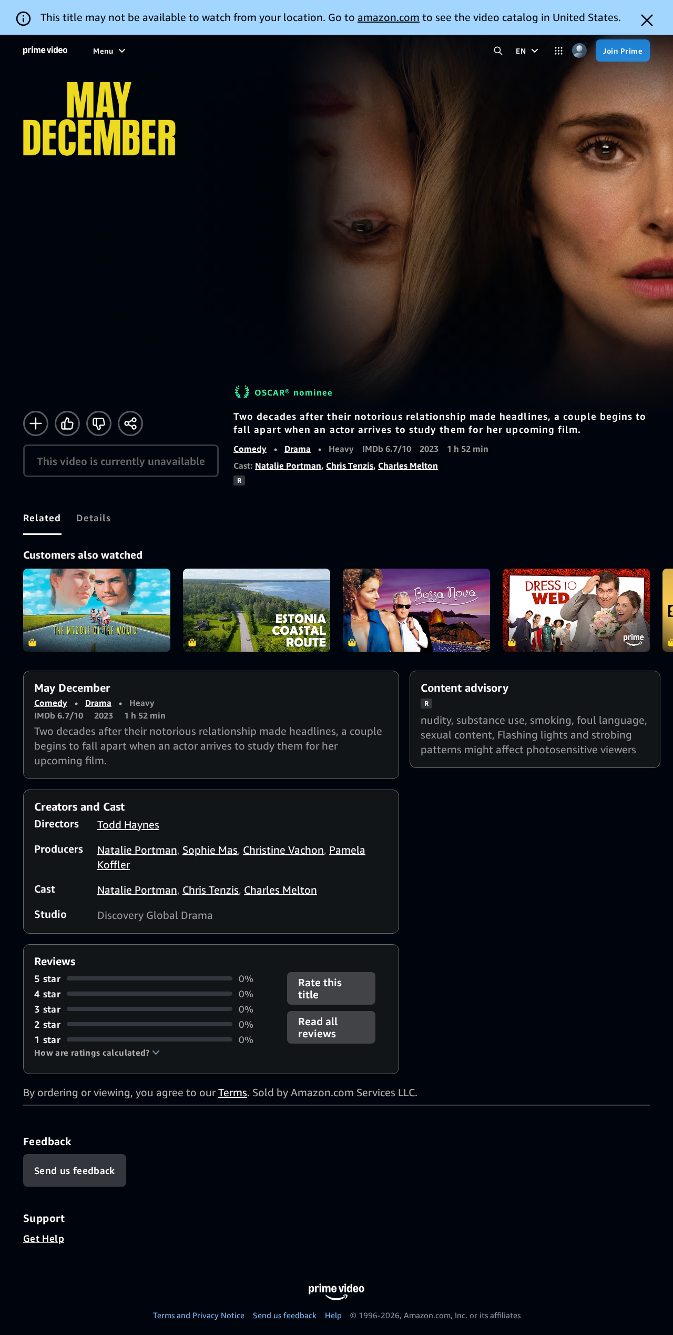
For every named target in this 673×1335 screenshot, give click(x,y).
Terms (232, 1092)
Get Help (43, 1238)
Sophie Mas (210, 850)
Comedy (250, 448)
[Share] (130, 423)
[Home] (45, 50)
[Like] (67, 423)
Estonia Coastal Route (256, 610)
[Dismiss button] (647, 20)
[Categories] (558, 50)
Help (333, 1315)
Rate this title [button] (320, 988)
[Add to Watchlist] (35, 423)
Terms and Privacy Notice (198, 1315)
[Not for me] (98, 423)
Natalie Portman (288, 465)
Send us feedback (285, 1315)
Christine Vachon (283, 850)
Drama (297, 448)
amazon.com (389, 17)
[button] (97, 1052)
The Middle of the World (96, 610)
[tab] (42, 517)
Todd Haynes (128, 824)
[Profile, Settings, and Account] (579, 50)
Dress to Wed (576, 610)
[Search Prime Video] (498, 50)
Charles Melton (408, 465)
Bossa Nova (416, 610)
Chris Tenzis (349, 465)
